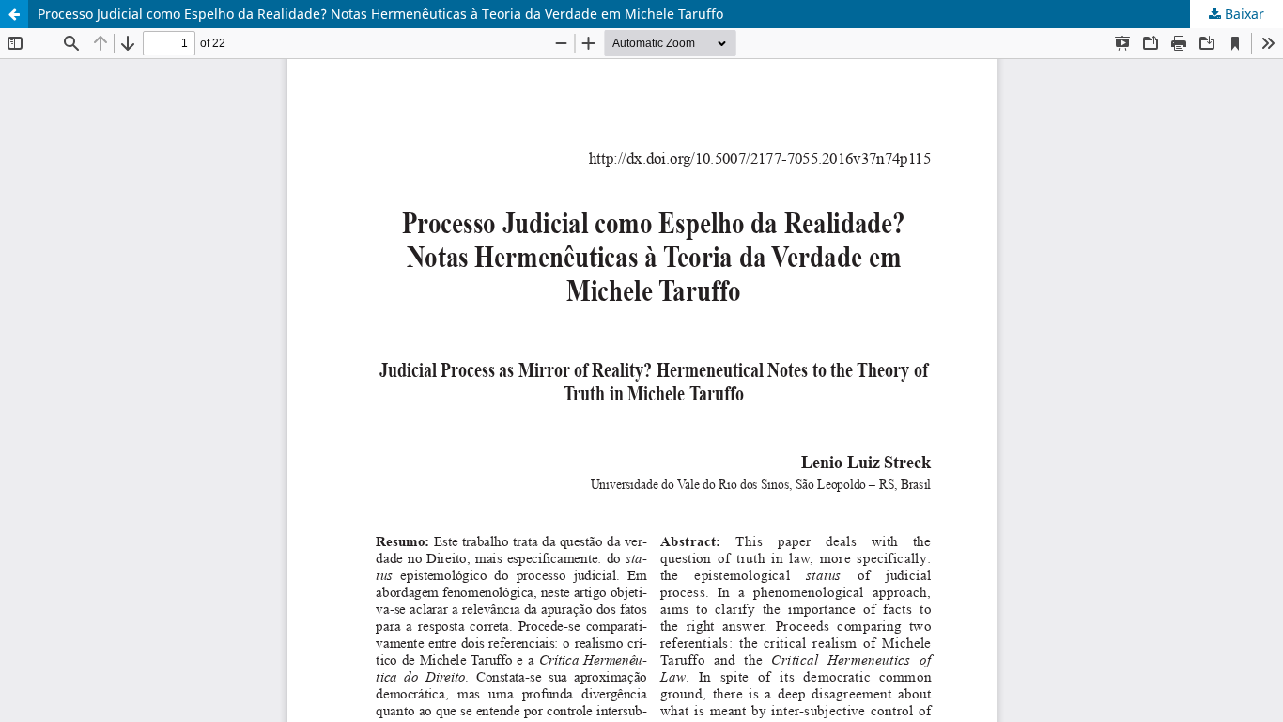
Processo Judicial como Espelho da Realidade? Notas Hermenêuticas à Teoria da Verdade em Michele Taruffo (380, 14)
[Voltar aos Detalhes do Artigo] (14, 14)
